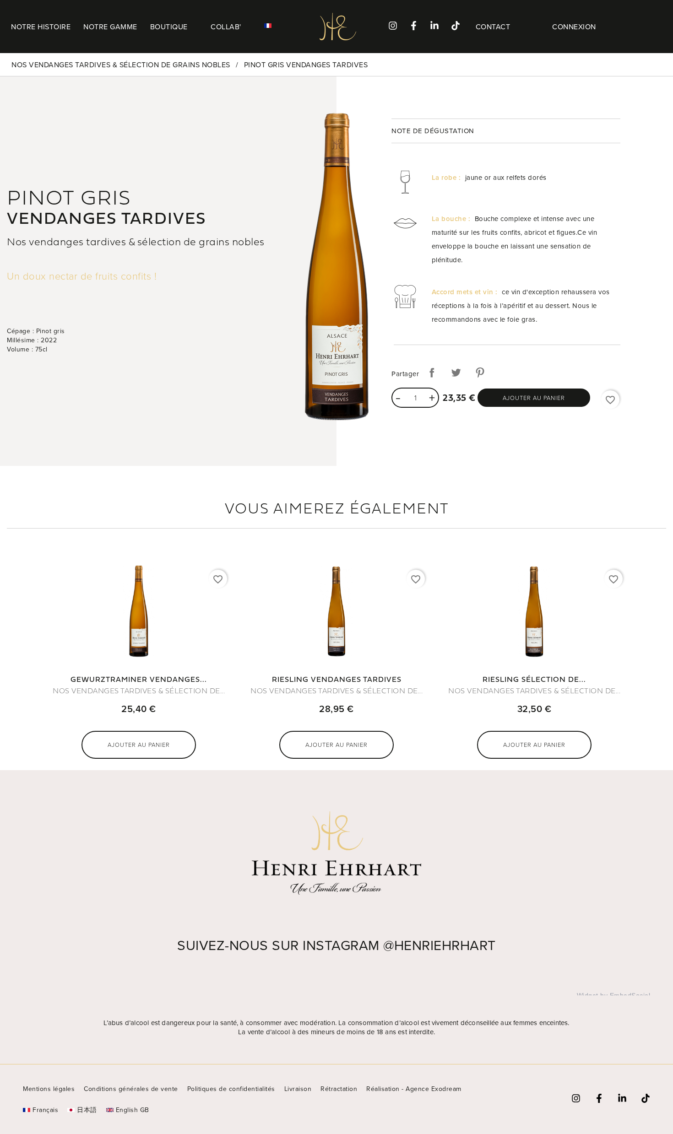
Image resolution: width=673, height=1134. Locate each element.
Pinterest (480, 372)
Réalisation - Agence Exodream (413, 1088)
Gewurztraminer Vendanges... (139, 680)
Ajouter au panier (534, 398)
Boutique (169, 27)
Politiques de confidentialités (231, 1088)
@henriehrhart (439, 945)
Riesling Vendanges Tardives (337, 680)
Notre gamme (110, 27)
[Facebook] (414, 25)
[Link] (455, 25)
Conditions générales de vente (131, 1088)
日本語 (87, 1109)
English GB (132, 1109)
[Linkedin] (434, 25)
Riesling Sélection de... (534, 680)
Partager (432, 372)
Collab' (226, 27)
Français (45, 1109)
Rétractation (338, 1088)
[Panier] (648, 26)
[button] (493, 26)
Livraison (298, 1088)
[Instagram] (393, 25)
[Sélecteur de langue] (273, 25)
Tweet (456, 372)
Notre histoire (41, 27)
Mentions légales (49, 1088)
